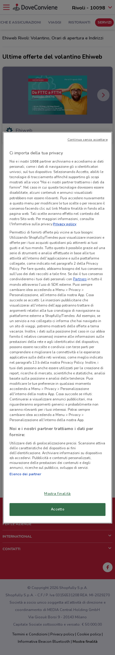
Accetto (57, 509)
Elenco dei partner (25, 474)
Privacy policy (64, 224)
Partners (79, 279)
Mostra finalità (57, 493)
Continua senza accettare (87, 139)
